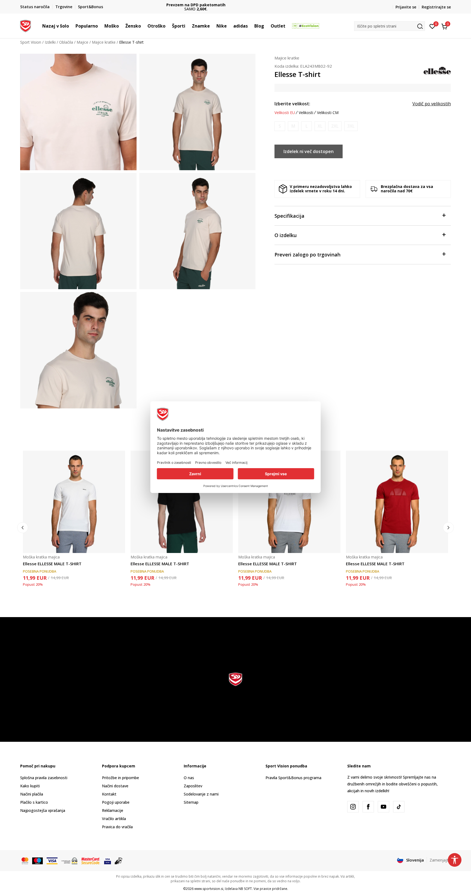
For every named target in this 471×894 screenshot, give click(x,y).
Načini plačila (31, 794)
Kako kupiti (30, 785)
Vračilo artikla (114, 818)
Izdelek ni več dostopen (308, 151)
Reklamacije (112, 810)
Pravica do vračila (117, 826)
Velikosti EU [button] (284, 112)
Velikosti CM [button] (328, 112)
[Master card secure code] (90, 860)
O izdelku (285, 235)
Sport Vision (30, 42)
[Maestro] (37, 860)
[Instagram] (353, 806)
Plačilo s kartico (34, 802)
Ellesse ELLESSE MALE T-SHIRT (52, 563)
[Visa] (52, 860)
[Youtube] (383, 806)
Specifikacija (289, 216)
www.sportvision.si (208, 888)
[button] (71, 26)
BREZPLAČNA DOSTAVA (235, 5)
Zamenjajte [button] (440, 860)
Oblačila (66, 42)
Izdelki (50, 42)
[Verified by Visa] (107, 860)
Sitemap (191, 802)
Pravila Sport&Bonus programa (293, 777)
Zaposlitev (193, 785)
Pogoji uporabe (115, 802)
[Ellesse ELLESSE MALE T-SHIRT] (74, 502)
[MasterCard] (25, 860)
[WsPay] (69, 860)
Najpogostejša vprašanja (42, 810)
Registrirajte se (436, 7)
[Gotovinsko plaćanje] (119, 860)
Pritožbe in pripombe (120, 777)
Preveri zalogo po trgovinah (307, 254)
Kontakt (109, 794)
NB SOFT (245, 888)
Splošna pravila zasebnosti (43, 777)
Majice (82, 42)
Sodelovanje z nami (201, 794)
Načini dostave (115, 785)
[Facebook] (368, 806)
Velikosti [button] (306, 112)
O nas (189, 777)
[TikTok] (398, 806)
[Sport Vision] (25, 25)
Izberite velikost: (292, 103)
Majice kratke (104, 42)
